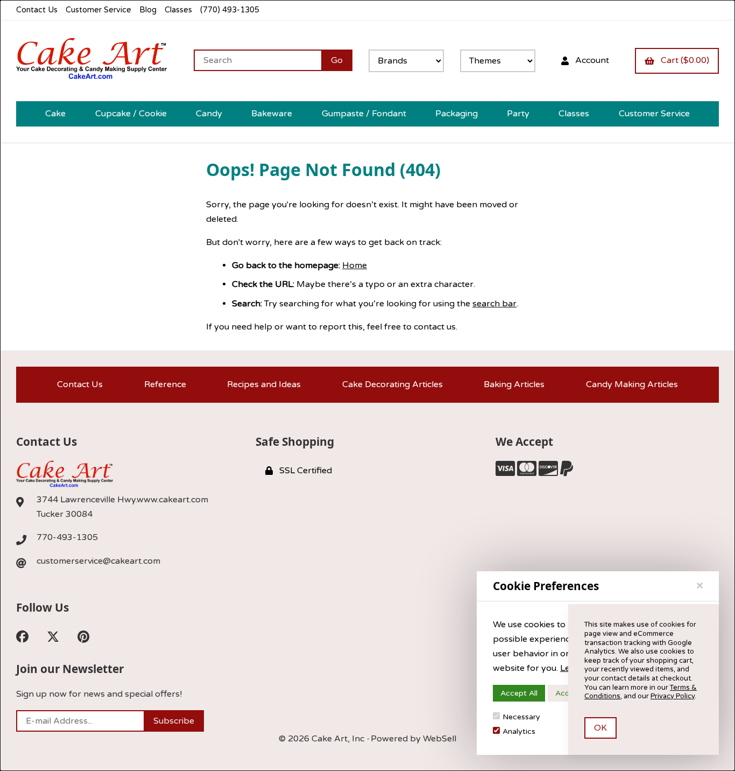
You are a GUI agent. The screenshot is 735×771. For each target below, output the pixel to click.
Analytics (519, 731)
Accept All (519, 693)
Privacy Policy (673, 696)
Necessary (521, 716)
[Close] (700, 585)
